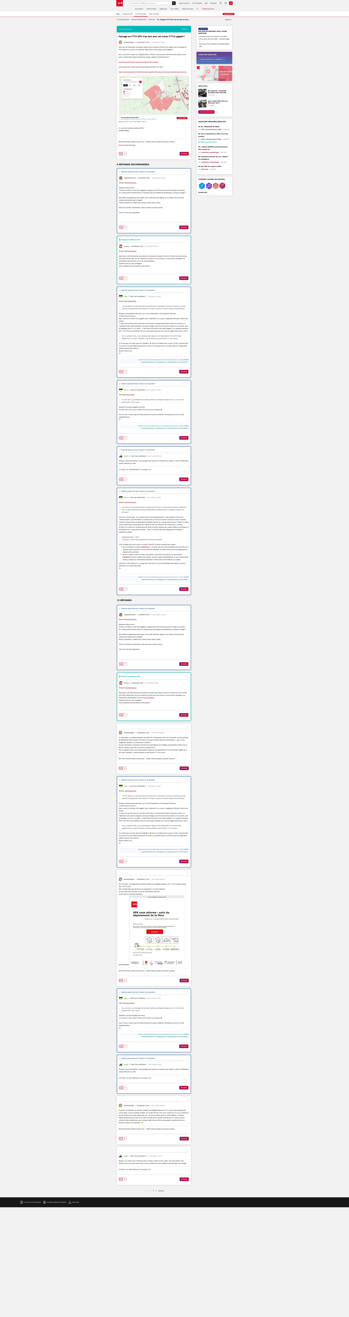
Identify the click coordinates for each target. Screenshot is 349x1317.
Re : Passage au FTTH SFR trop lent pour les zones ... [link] (173, 19)
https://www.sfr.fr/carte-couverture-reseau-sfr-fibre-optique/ (138, 62)
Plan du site (75, 1202)
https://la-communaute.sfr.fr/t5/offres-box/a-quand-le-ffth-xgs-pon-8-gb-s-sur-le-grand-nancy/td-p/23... (153, 72)
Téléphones (163, 9)
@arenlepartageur (130, 183)
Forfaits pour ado (208, 9)
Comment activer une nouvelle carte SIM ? (213, 36)
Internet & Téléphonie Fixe (138, 19)
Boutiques (213, 3)
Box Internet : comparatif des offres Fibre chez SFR (217, 91)
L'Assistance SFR (127, 14)
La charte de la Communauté (32, 1202)
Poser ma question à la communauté (211, 59)
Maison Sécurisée (187, 9)
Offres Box (152, 19)
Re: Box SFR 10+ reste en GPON (209, 166)
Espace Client (231, 3)
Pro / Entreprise (197, 3)
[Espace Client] (230, 3)
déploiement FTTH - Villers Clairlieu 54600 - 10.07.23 (132, 121)
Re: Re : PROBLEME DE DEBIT (208, 126)
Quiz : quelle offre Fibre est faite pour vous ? (217, 102)
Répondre (184, 153)
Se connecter (228, 14)
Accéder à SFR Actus (206, 112)
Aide (206, 3)
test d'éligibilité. (149, 261)
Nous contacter (154, 14)
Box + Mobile (174, 9)
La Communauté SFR (123, 19)
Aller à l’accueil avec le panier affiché (220, 3)
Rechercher (174, 3)
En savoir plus (202, 192)
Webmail (225, 3)
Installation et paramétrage (210, 152)
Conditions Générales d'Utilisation (56, 1202)
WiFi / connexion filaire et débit (211, 129)
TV (197, 9)
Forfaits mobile (151, 9)
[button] (154, 98)
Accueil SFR (119, 3)
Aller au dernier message (127, 145)
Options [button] (227, 19)
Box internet (139, 9)
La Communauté (140, 14)
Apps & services (184, 3)
